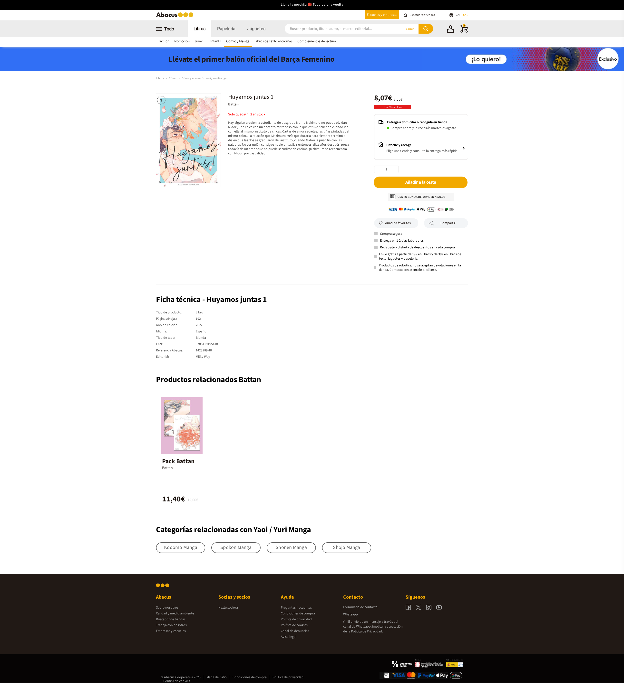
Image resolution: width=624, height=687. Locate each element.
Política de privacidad (296, 619)
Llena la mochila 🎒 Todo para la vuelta (312, 4)
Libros (199, 28)
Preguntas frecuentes (296, 607)
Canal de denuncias (295, 631)
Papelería (226, 28)
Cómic (173, 78)
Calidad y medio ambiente (175, 613)
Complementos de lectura (316, 41)
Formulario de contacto (360, 607)
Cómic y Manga (238, 41)
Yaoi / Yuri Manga (216, 78)
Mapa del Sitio (216, 677)
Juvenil (200, 41)
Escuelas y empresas (382, 14)
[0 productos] (464, 31)
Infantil (215, 41)
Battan (233, 104)
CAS (465, 15)
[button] (450, 29)
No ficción (182, 41)
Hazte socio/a (228, 607)
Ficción (163, 41)
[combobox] (337, 29)
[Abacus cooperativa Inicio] (176, 17)
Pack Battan (178, 461)
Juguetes (256, 28)
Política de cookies (294, 625)
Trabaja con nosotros (171, 625)
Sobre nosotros (167, 607)
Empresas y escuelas (171, 631)
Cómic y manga (191, 78)
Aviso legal (288, 636)
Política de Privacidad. (367, 631)
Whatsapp (350, 614)
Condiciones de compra (298, 613)
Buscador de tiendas (170, 619)
